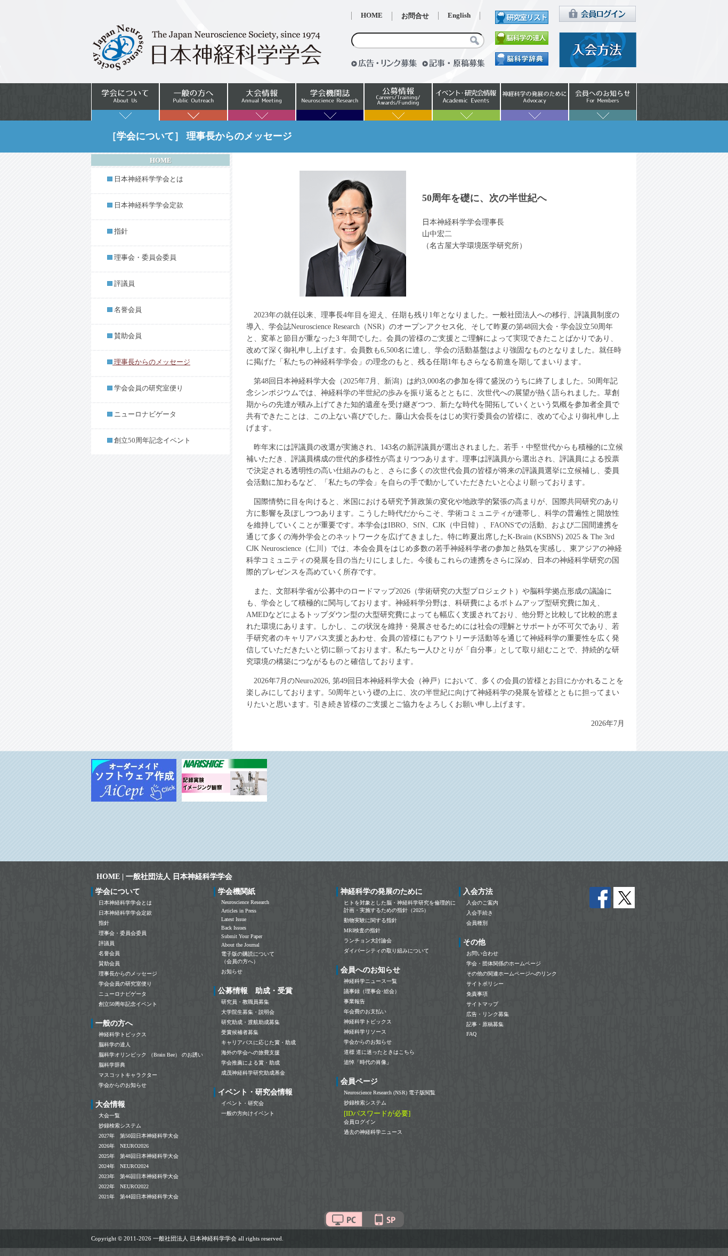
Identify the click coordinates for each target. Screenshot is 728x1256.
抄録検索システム (120, 1126)
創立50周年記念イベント (152, 440)
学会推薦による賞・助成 (250, 1063)
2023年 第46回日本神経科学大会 (139, 1176)
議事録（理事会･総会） (372, 991)
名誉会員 (128, 310)
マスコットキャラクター (128, 1075)
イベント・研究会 (242, 1103)
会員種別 (477, 923)
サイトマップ (482, 1004)
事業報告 (354, 1001)
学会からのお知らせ (123, 1085)
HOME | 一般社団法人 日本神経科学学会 (164, 877)
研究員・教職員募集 (245, 1002)
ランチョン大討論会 (368, 940)
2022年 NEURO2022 (124, 1186)
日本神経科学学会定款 (148, 205)
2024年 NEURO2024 (124, 1166)
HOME (372, 15)
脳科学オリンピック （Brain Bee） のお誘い (151, 1055)
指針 (121, 231)
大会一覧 (109, 1115)
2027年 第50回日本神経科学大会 (139, 1136)
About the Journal (240, 945)
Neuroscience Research (245, 902)
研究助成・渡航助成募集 (250, 1022)
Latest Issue (233, 919)
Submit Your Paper (241, 936)
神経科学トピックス (123, 1034)
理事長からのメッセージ (128, 974)
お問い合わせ (482, 953)
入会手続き (479, 913)
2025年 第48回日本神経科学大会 (139, 1156)
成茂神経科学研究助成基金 (253, 1073)
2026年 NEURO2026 (124, 1146)
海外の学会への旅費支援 (250, 1052)
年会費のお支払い (365, 1011)
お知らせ (231, 971)
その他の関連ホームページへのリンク (511, 974)
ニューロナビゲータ (145, 414)
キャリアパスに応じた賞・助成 (258, 1042)
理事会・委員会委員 (145, 257)
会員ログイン (360, 1122)
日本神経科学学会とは (148, 179)
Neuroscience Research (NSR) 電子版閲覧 (389, 1092)
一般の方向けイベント (247, 1113)
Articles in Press (238, 911)
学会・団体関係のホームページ (503, 963)
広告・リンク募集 (487, 1014)
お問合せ (415, 16)
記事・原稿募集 (485, 1024)
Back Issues (233, 928)
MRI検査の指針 (362, 930)
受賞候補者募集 (239, 1032)
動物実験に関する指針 (370, 920)
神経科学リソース (365, 1032)
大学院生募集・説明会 (247, 1012)
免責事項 (477, 994)
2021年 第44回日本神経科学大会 (139, 1196)
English (459, 15)
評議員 (124, 283)
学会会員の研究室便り (148, 388)
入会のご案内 (482, 903)
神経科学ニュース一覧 (370, 981)
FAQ (471, 1034)
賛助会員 (128, 336)
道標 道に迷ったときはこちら (379, 1052)
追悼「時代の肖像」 (368, 1062)
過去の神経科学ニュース (373, 1132)
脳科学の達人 (115, 1044)
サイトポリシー (485, 984)
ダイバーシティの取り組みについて (386, 951)
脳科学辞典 (112, 1065)
